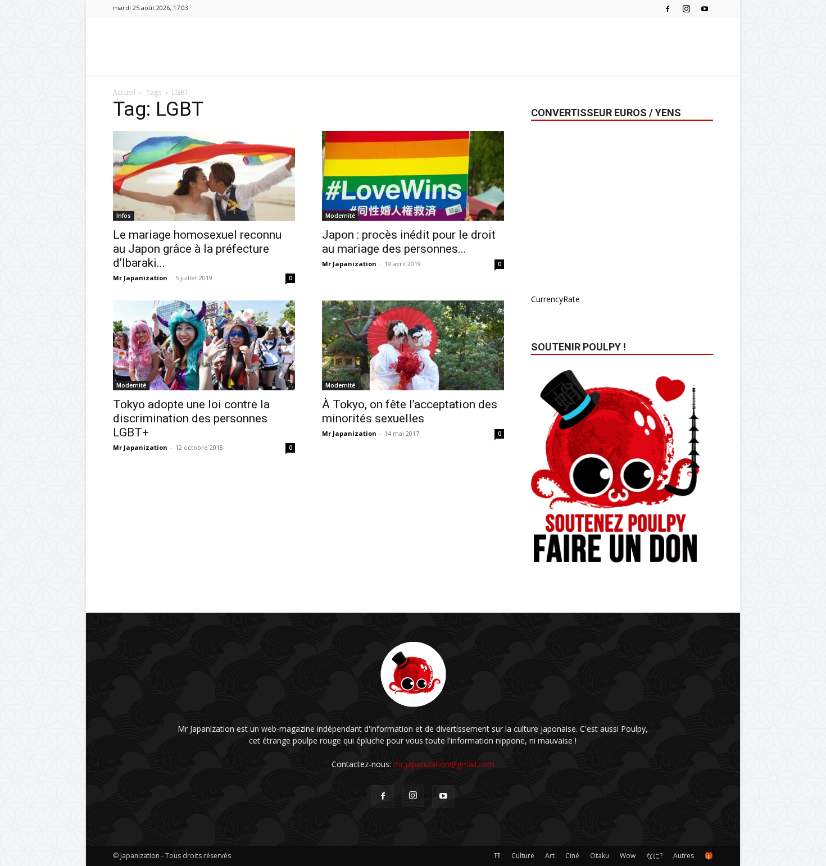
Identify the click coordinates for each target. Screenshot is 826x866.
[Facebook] (667, 8)
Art (550, 855)
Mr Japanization (140, 278)
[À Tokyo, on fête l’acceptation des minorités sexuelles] (413, 345)
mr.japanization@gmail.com (443, 764)
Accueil (124, 92)
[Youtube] (704, 8)
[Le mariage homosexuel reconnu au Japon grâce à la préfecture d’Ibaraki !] (204, 176)
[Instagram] (686, 8)
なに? (654, 855)
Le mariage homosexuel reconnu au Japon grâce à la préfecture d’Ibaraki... (197, 249)
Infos (123, 216)
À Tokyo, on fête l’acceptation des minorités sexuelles (409, 411)
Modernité (340, 216)
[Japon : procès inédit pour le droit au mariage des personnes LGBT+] (413, 176)
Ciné (572, 855)
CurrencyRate (555, 299)
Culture (522, 855)
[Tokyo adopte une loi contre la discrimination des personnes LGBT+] (204, 345)
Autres (683, 855)
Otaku (599, 855)
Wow (628, 855)
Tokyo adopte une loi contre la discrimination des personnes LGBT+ (191, 418)
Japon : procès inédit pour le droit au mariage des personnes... (409, 242)
